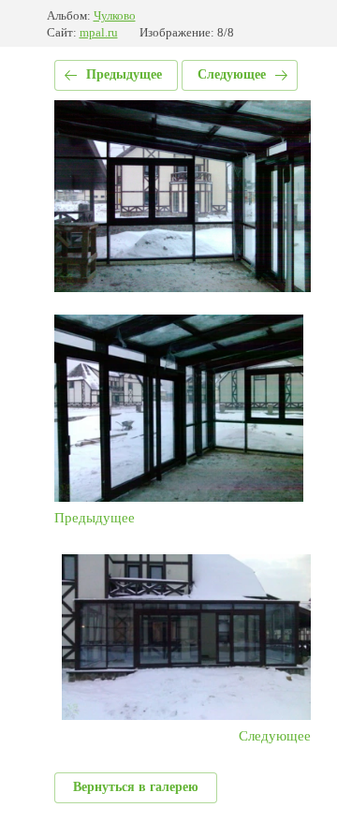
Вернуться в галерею (135, 787)
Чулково (115, 15)
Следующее (232, 74)
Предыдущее (124, 74)
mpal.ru (99, 32)
